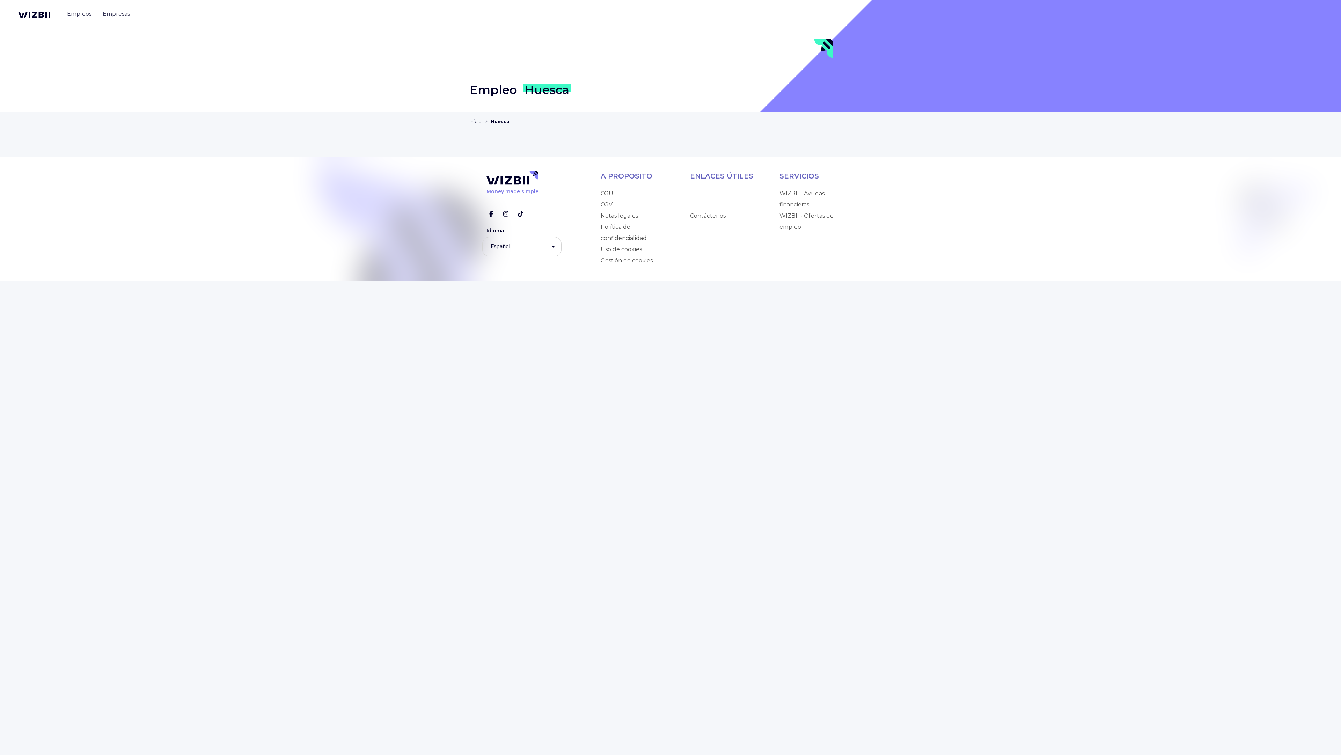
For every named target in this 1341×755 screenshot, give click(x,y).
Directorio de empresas (722, 204)
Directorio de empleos (721, 193)
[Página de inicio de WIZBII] (34, 14)
